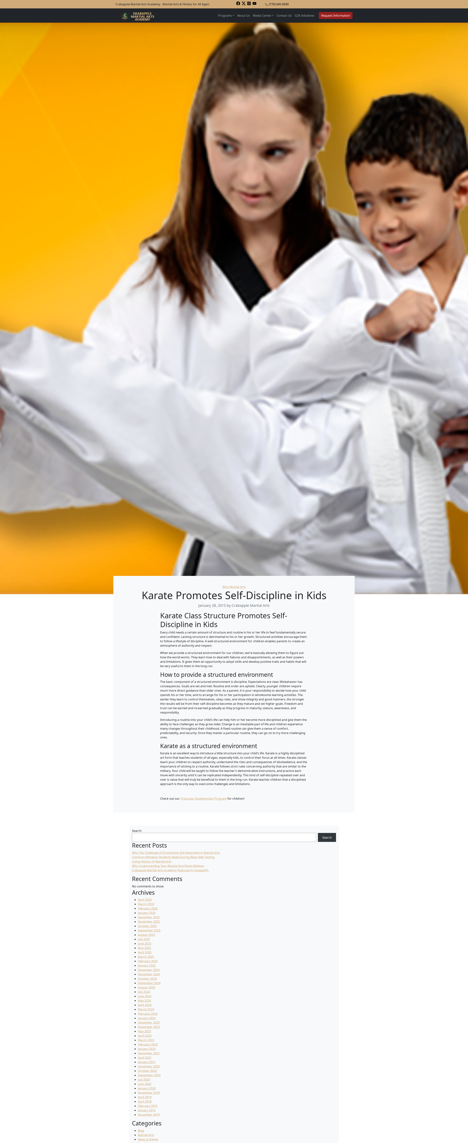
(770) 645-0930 (279, 4)
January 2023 (147, 1049)
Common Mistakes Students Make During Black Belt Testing (173, 857)
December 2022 (149, 1053)
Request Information (335, 16)
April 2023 (145, 1036)
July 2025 (144, 939)
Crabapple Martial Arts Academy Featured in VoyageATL (170, 870)
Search (136, 831)
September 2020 (149, 1075)
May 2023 (144, 1031)
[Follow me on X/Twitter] (244, 3)
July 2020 (144, 1080)
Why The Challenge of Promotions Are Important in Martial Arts (176, 853)
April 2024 (145, 1005)
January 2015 (147, 1110)
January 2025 (147, 965)
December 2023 (149, 1023)
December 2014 (149, 1115)
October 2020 (147, 1071)
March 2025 (146, 957)
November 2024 (149, 974)
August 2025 (146, 935)
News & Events (148, 1139)
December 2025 (149, 917)
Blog (225, 587)
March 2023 (146, 1040)
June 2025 (144, 944)
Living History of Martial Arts (151, 861)
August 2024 (146, 987)
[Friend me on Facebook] (238, 3)
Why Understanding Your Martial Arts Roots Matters (168, 866)
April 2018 (145, 1101)
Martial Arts (237, 587)
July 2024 (144, 992)
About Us (243, 16)
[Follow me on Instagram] (249, 3)
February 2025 (148, 961)
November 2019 (149, 1093)
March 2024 (146, 1009)
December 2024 (149, 970)
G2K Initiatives (304, 16)
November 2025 (149, 922)
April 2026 (145, 900)
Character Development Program (203, 799)
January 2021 (147, 1062)
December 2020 (149, 1066)
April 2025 (145, 952)
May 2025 (144, 948)
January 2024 (147, 1018)
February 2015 (148, 1106)
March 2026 (146, 904)
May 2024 (144, 1001)
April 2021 (145, 1058)
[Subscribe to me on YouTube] (254, 3)
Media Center (262, 16)
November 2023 (149, 1027)
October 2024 (147, 979)
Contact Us (284, 16)
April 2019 (145, 1097)
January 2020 (147, 1088)
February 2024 (148, 1014)
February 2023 (148, 1044)
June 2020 (144, 1084)
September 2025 (149, 930)
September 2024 (149, 983)
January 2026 (147, 913)
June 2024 (144, 996)
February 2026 (148, 908)
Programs (225, 16)
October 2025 (147, 926)
